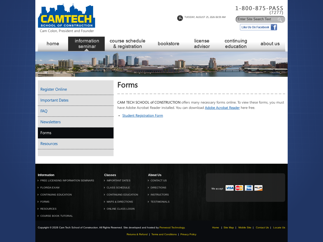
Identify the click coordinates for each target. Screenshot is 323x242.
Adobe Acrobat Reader (222, 108)
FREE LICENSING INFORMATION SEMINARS (67, 180)
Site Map (229, 227)
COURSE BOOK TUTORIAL (56, 215)
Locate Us (279, 227)
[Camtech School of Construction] (66, 27)
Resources (49, 143)
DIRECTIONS (158, 187)
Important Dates (54, 100)
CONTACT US (159, 180)
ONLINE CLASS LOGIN (120, 208)
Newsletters (50, 121)
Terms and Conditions (164, 234)
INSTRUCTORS (160, 194)
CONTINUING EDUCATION (56, 194)
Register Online (53, 89)
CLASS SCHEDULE (118, 187)
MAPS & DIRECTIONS (120, 201)
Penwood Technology (171, 227)
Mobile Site (244, 227)
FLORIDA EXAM (49, 187)
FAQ (43, 111)
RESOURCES (48, 208)
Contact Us (262, 227)
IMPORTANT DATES (118, 180)
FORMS (44, 201)
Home (215, 227)
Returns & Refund (137, 234)
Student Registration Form (142, 115)
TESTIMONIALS (160, 201)
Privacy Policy (188, 234)
